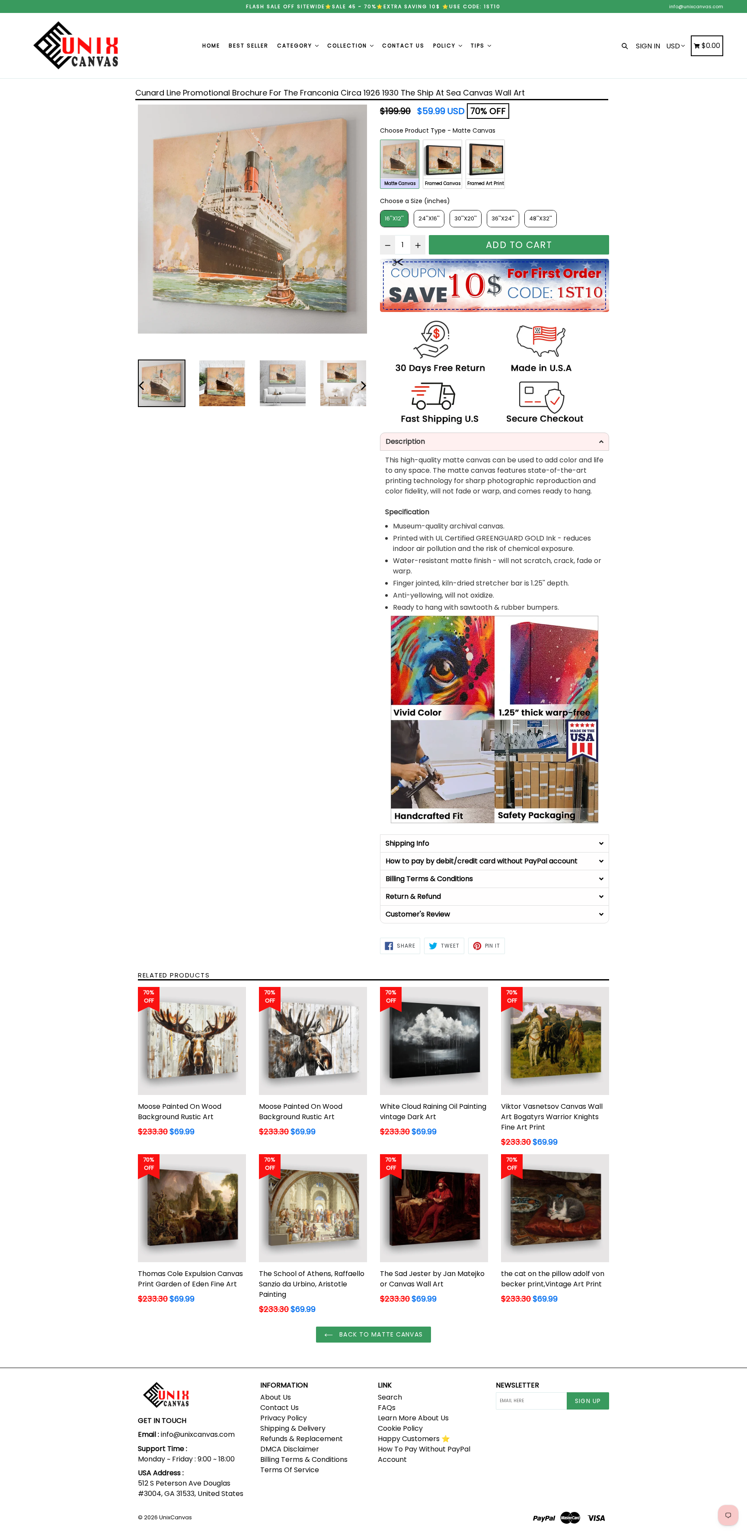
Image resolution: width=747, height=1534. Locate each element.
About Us (275, 1397)
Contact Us (279, 1408)
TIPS (479, 45)
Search (390, 1397)
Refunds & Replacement (301, 1439)
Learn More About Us (413, 1418)
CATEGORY (295, 45)
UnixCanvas (175, 1517)
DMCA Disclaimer (289, 1449)
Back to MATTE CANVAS (380, 1334)
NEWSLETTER (517, 1385)
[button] (494, 442)
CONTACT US (403, 45)
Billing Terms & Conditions (304, 1459)
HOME (211, 45)
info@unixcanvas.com (696, 6)
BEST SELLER (248, 45)
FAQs (387, 1408)
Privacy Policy (283, 1418)
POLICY (445, 45)
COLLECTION (348, 45)
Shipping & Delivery (293, 1428)
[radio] (399, 164)
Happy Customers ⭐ (414, 1439)
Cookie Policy (400, 1428)
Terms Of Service (289, 1470)
